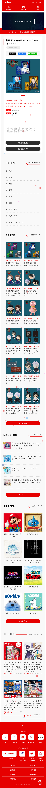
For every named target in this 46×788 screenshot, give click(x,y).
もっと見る (23, 423)
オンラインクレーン (16, 222)
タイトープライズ (15, 32)
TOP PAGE (13, 765)
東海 (10, 190)
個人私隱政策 (33, 774)
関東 (10, 184)
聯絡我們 (33, 779)
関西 (10, 203)
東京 (10, 177)
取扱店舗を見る (23, 143)
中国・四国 (13, 209)
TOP (4, 32)
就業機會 (33, 770)
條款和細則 (12, 779)
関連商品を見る (23, 149)
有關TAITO (34, 2)
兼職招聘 (12, 774)
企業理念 (12, 770)
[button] (23, 95)
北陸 (10, 196)
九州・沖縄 (13, 216)
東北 (10, 171)
